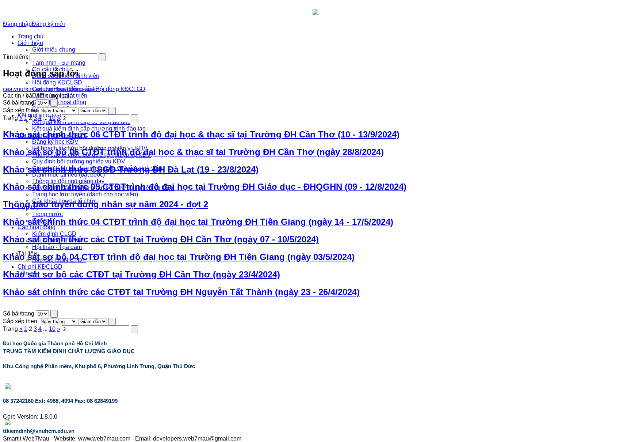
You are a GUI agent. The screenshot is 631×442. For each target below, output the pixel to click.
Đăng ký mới (48, 24)
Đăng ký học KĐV (55, 142)
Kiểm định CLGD (54, 234)
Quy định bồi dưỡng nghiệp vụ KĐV (78, 161)
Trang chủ (30, 36)
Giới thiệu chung (53, 49)
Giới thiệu (30, 43)
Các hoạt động (37, 227)
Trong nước (47, 214)
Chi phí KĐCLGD (40, 267)
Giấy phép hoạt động (59, 102)
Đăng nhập (17, 24)
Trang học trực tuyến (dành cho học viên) (85, 194)
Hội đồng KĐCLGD (57, 82)
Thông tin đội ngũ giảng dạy (68, 181)
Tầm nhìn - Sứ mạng (58, 63)
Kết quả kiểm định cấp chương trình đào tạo (89, 128)
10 (52, 118)
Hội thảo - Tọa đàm (57, 247)
